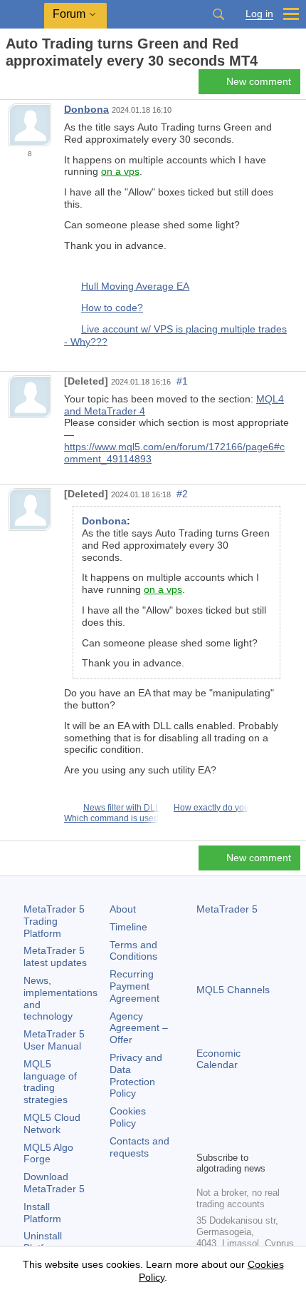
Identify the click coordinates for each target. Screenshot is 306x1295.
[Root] (10, 86)
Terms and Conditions (133, 951)
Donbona (86, 109)
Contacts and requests (139, 1147)
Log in (259, 14)
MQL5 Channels (233, 989)
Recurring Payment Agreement (134, 986)
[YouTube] (273, 1115)
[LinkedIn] (204, 1138)
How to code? (112, 307)
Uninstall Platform (42, 1242)
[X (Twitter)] (250, 1115)
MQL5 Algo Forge (48, 1153)
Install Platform (42, 1212)
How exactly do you (211, 808)
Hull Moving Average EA (135, 286)
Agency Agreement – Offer (139, 1028)
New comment (258, 81)
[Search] (218, 14)
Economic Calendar (218, 1059)
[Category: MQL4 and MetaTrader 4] (27, 85)
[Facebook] (204, 1115)
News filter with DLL (121, 808)
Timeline (128, 927)
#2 (182, 493)
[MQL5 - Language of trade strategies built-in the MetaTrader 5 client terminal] (22, 15)
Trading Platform (54, 921)
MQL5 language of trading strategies (50, 1081)
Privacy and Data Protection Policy (136, 1075)
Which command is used (111, 818)
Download (54, 1182)
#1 (182, 381)
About (123, 909)
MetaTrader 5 (227, 909)
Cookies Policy (128, 1117)
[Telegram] (227, 1115)
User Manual (54, 1040)
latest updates (55, 956)
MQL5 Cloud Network (51, 1123)
